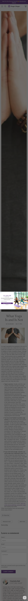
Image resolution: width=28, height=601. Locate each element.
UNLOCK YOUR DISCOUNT (7, 303)
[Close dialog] (0, 292)
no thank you (7, 304)
